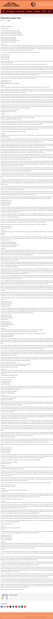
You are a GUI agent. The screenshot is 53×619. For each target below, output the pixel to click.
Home (3, 11)
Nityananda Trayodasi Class (11, 18)
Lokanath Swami (20, 11)
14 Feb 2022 (4, 20)
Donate (43, 11)
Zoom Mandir (37, 11)
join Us (49, 11)
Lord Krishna (29, 11)
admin (10, 20)
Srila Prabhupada (11, 11)
